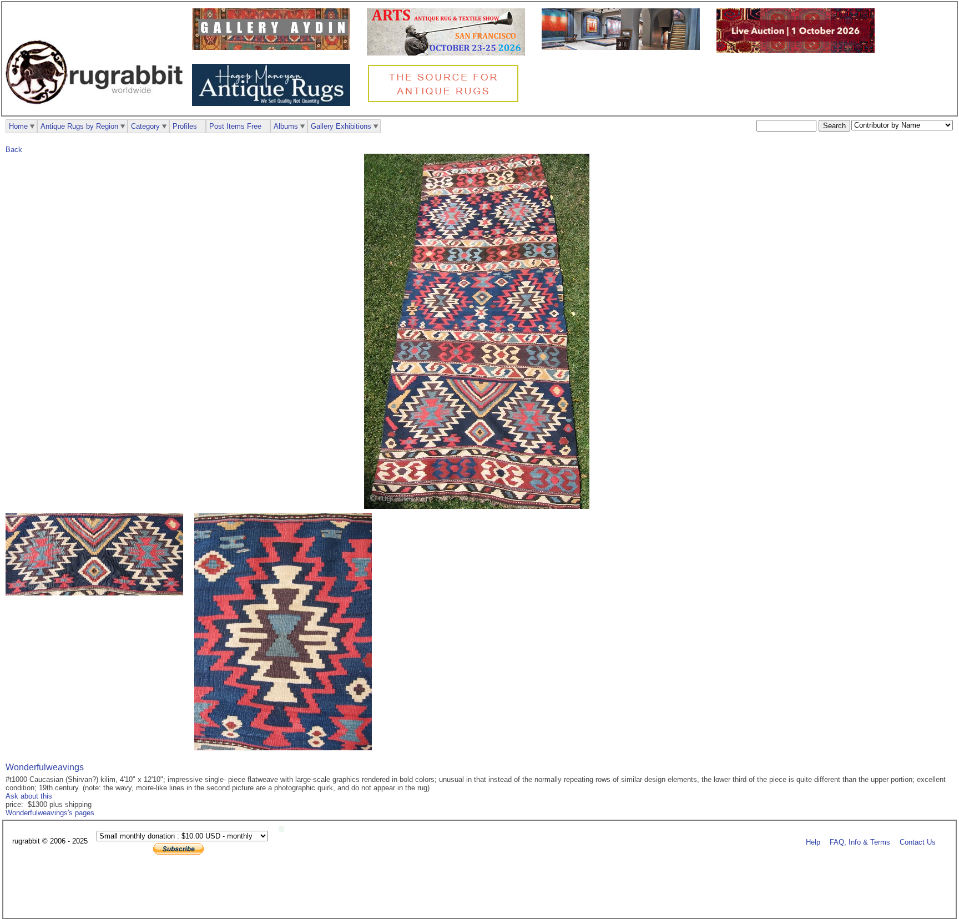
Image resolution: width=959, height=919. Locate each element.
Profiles (185, 126)
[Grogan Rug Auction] (798, 50)
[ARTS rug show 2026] (449, 53)
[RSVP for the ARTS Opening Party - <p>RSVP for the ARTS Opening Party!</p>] (284, 829)
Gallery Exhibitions (341, 126)
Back (14, 149)
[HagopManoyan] (274, 103)
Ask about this (29, 796)
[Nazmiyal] (446, 101)
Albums (286, 126)
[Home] (97, 110)
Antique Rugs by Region (79, 126)
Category (145, 126)
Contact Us (918, 841)
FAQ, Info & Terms (860, 841)
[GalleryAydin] (274, 47)
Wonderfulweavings (45, 767)
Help (813, 841)
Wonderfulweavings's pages (50, 813)
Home (18, 126)
